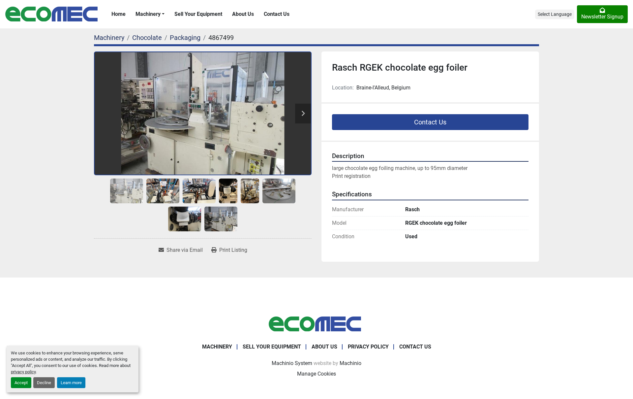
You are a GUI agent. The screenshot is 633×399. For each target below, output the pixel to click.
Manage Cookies (316, 374)
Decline (44, 382)
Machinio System (292, 363)
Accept (21, 382)
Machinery (148, 14)
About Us (243, 14)
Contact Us (276, 14)
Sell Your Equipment (198, 14)
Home (118, 14)
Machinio (350, 363)
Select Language (555, 14)
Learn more (71, 382)
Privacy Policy (368, 347)
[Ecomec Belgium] (316, 323)
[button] (150, 14)
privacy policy (23, 371)
